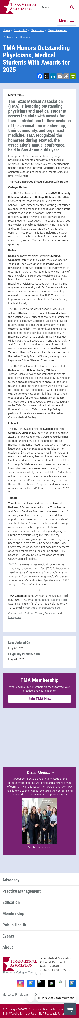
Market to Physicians (15, 994)
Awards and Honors (18, 37)
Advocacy (10, 880)
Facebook (50, 613)
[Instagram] (20, 983)
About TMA (20, 30)
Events (8, 936)
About (7, 947)
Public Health (14, 924)
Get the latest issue (39, 847)
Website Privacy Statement (49, 1009)
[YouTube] (62, 983)
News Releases (57, 30)
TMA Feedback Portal (51, 1013)
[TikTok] (41, 983)
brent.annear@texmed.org (51, 599)
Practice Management (21, 891)
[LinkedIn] (72, 983)
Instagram (14, 617)
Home (6, 30)
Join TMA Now (39, 698)
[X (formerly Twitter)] (51, 983)
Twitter (39, 613)
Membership (13, 913)
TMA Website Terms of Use (19, 1013)
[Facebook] (31, 983)
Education (11, 902)
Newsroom (37, 30)
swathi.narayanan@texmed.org (41, 607)
